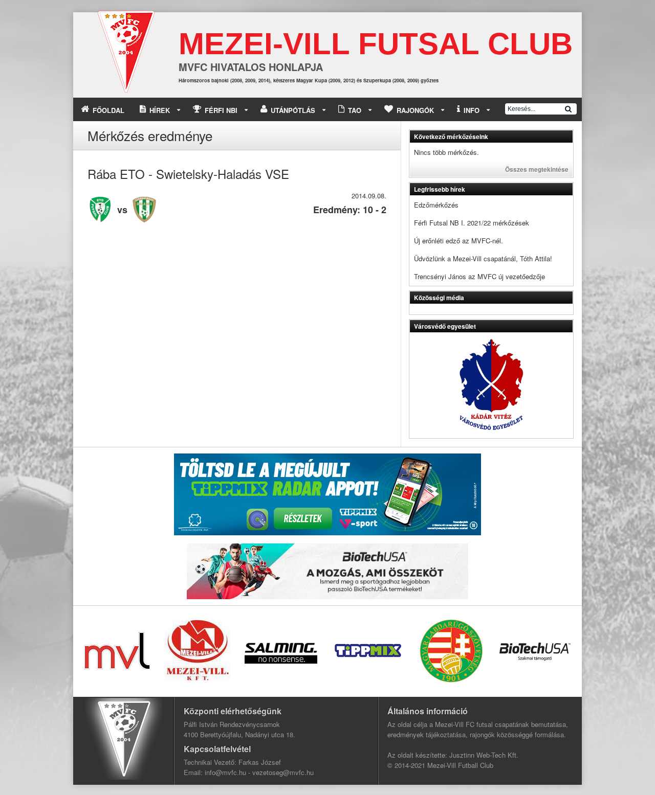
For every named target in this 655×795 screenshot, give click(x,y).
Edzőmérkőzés (436, 205)
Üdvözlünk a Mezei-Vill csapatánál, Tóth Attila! (483, 258)
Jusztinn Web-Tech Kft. (483, 755)
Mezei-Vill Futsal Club (376, 44)
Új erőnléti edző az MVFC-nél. (458, 240)
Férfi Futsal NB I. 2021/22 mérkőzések (471, 223)
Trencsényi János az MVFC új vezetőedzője (479, 276)
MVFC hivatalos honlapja (251, 66)
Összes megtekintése (537, 169)
